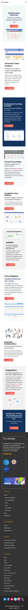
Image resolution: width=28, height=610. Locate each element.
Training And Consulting (10, 540)
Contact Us (7, 454)
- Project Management (9, 497)
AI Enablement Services (10, 548)
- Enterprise (7, 510)
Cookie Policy (7, 570)
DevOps (17, 384)
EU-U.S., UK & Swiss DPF (10, 573)
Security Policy (7, 575)
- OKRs (6, 503)
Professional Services (9, 543)
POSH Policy (7, 578)
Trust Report (7, 588)
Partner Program (8, 565)
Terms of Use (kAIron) (9, 586)
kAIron (5, 513)
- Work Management (9, 500)
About (5, 557)
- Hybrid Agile (7, 508)
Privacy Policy (7, 568)
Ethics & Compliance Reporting (11, 591)
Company (7, 554)
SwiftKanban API (8, 530)
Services (6, 536)
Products (6, 491)
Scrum (12, 170)
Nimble (5, 525)
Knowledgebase (9, 522)
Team (5, 560)
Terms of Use (7, 583)
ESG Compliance (8, 581)
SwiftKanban (7, 515)
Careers (6, 563)
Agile (17, 168)
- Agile (5, 505)
